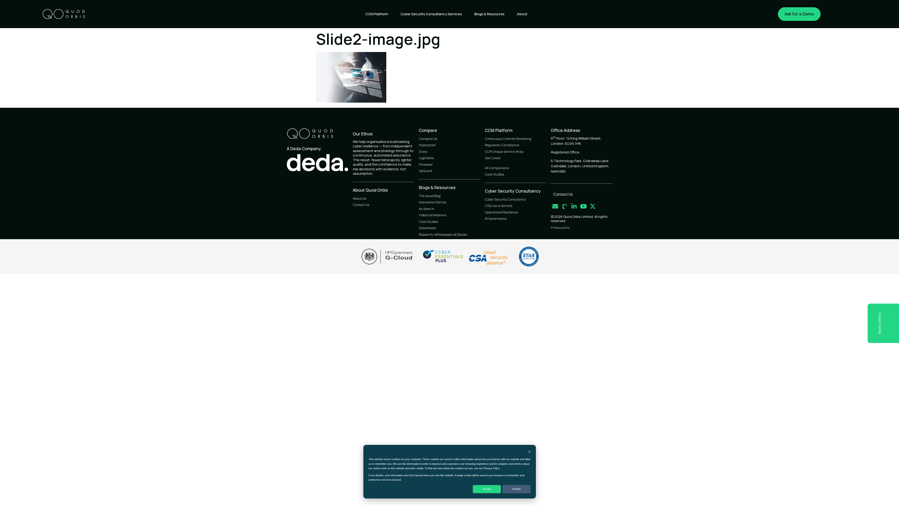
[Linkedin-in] (574, 206)
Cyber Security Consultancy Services (431, 13)
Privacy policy (560, 227)
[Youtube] (583, 206)
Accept (487, 488)
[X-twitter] (593, 206)
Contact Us (563, 194)
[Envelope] (555, 206)
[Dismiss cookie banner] (529, 452)
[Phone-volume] (564, 206)
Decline (516, 488)
